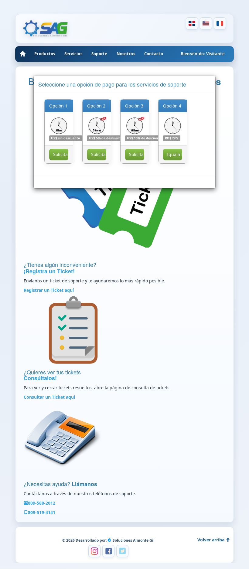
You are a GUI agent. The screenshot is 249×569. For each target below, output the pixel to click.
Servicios (73, 53)
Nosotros (126, 53)
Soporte (99, 53)
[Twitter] (122, 551)
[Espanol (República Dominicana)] (192, 23)
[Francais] (220, 23)
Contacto (153, 53)
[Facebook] (108, 551)
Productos (44, 53)
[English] (206, 23)
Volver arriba (211, 540)
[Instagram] (94, 551)
